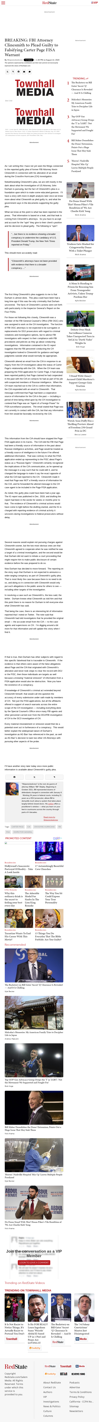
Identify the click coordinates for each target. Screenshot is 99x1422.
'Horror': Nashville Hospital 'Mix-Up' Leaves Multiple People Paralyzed (33, 1176)
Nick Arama (9, 1134)
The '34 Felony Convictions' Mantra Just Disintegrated (81, 1329)
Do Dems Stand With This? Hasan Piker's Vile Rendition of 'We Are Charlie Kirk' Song (33, 1223)
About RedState (52, 1382)
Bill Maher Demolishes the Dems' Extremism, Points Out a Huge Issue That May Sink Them (33, 1128)
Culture (47, 1411)
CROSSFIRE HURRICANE (44, 827)
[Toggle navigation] (3, 3)
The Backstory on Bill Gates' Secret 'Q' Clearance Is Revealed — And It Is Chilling (34, 986)
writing (50, 804)
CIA (28, 827)
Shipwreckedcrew (15, 60)
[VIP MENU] (94, 3)
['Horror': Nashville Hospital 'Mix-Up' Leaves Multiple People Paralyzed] (34, 1155)
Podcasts (74, 1382)
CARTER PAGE (18, 827)
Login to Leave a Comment (34, 1262)
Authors (47, 1392)
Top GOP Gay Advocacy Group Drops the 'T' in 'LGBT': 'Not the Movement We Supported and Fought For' (33, 1081)
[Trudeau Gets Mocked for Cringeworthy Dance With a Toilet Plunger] (80, 232)
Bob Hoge (9, 1086)
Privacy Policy (76, 1396)
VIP (45, 1396)
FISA (8, 832)
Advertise (74, 1387)
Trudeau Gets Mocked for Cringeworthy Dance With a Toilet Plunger (80, 247)
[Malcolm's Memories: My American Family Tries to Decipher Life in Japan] (34, 1013)
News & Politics (51, 1406)
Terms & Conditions (80, 1392)
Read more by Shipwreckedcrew (51, 818)
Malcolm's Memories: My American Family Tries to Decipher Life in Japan (34, 1034)
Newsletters (76, 1411)
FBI (59, 827)
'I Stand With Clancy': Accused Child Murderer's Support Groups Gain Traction (80, 381)
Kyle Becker (9, 992)
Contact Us (49, 1387)
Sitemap (74, 1406)
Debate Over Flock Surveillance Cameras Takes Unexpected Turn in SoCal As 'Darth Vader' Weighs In (80, 336)
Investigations (51, 1401)
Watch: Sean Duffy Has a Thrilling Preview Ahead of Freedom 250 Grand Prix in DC (80, 426)
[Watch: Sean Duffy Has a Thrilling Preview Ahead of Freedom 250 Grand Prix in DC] (80, 409)
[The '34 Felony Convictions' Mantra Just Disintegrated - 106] (84, 1307)
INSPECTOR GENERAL (23, 832)
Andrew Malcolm (12, 1039)
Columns (48, 1415)
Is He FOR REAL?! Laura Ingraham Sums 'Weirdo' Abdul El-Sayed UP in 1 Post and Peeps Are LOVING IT (38, 1334)
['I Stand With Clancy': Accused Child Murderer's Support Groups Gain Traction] (80, 364)
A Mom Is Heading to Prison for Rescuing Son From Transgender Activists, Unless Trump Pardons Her (80, 290)
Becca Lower (80, 434)
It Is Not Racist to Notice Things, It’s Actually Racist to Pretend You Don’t (14, 1329)
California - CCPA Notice (81, 1401)
